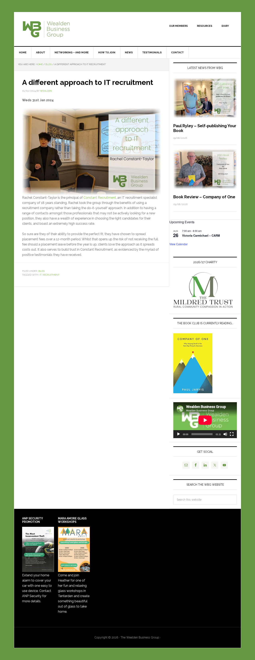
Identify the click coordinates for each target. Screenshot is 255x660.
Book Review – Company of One (204, 197)
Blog (41, 271)
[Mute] (225, 434)
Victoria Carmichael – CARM (201, 235)
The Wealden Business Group (48, 29)
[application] (205, 420)
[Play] (178, 434)
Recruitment (51, 274)
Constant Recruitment (99, 197)
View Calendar (178, 244)
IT (40, 274)
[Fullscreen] (232, 434)
